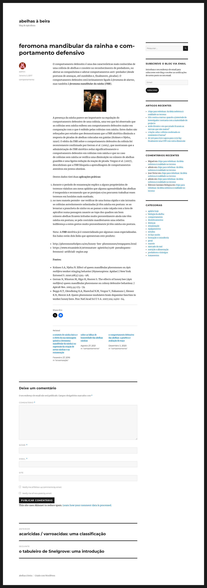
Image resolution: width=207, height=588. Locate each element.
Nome (23, 445)
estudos (151, 232)
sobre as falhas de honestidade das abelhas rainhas (92, 338)
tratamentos (153, 255)
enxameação (153, 226)
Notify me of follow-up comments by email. (42, 487)
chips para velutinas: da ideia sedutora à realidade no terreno (166, 188)
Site (21, 472)
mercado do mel (155, 246)
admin (22, 72)
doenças (151, 223)
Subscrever (152, 90)
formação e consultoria (158, 238)
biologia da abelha (156, 214)
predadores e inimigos (158, 252)
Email (23, 459)
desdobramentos (155, 220)
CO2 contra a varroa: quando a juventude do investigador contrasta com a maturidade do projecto (167, 120)
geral (150, 241)
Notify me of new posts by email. (37, 493)
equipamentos (154, 229)
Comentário (27, 402)
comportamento (26, 79)
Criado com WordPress (45, 575)
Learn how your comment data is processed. (87, 505)
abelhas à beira (34, 21)
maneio (151, 243)
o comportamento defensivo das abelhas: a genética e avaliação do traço (121, 338)
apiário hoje (153, 211)
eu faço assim (154, 235)
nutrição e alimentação (158, 249)
